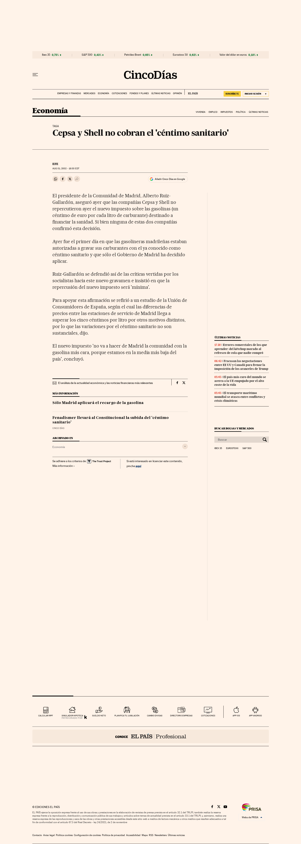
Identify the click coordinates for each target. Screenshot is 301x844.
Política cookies (64, 835)
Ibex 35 (46, 54)
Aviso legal (49, 835)
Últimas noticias (160, 93)
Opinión (177, 93)
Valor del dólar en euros (233, 54)
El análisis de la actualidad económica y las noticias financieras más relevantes (105, 383)
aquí (138, 466)
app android (255, 715)
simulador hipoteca (72, 715)
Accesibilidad (133, 835)
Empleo (213, 112)
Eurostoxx (232, 448)
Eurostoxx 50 (180, 54)
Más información (62, 465)
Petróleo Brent (132, 54)
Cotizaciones (119, 93)
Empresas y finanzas (69, 93)
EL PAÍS (191, 92)
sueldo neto (99, 715)
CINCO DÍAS (58, 428)
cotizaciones (208, 715)
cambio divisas (154, 715)
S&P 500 (87, 54)
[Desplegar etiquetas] (185, 446)
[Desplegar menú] (35, 74)
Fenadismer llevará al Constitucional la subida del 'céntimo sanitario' (110, 420)
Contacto (37, 835)
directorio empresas (181, 715)
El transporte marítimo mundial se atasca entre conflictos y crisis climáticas (239, 397)
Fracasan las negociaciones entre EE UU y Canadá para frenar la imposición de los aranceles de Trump (241, 365)
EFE (55, 164)
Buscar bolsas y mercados (234, 428)
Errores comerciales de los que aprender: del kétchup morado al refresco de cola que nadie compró (240, 348)
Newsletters (161, 835)
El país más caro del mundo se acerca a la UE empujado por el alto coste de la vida (240, 381)
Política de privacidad (113, 835)
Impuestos (227, 112)
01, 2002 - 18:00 (65, 168)
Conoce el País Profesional (150, 736)
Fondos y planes (139, 93)
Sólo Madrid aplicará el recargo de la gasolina (98, 403)
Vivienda (201, 112)
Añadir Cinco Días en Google (170, 179)
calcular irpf (45, 715)
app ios (236, 715)
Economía (103, 93)
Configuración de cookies (87, 835)
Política (241, 112)
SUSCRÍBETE (232, 93)
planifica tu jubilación (126, 715)
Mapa (145, 835)
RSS (151, 835)
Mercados (89, 93)
